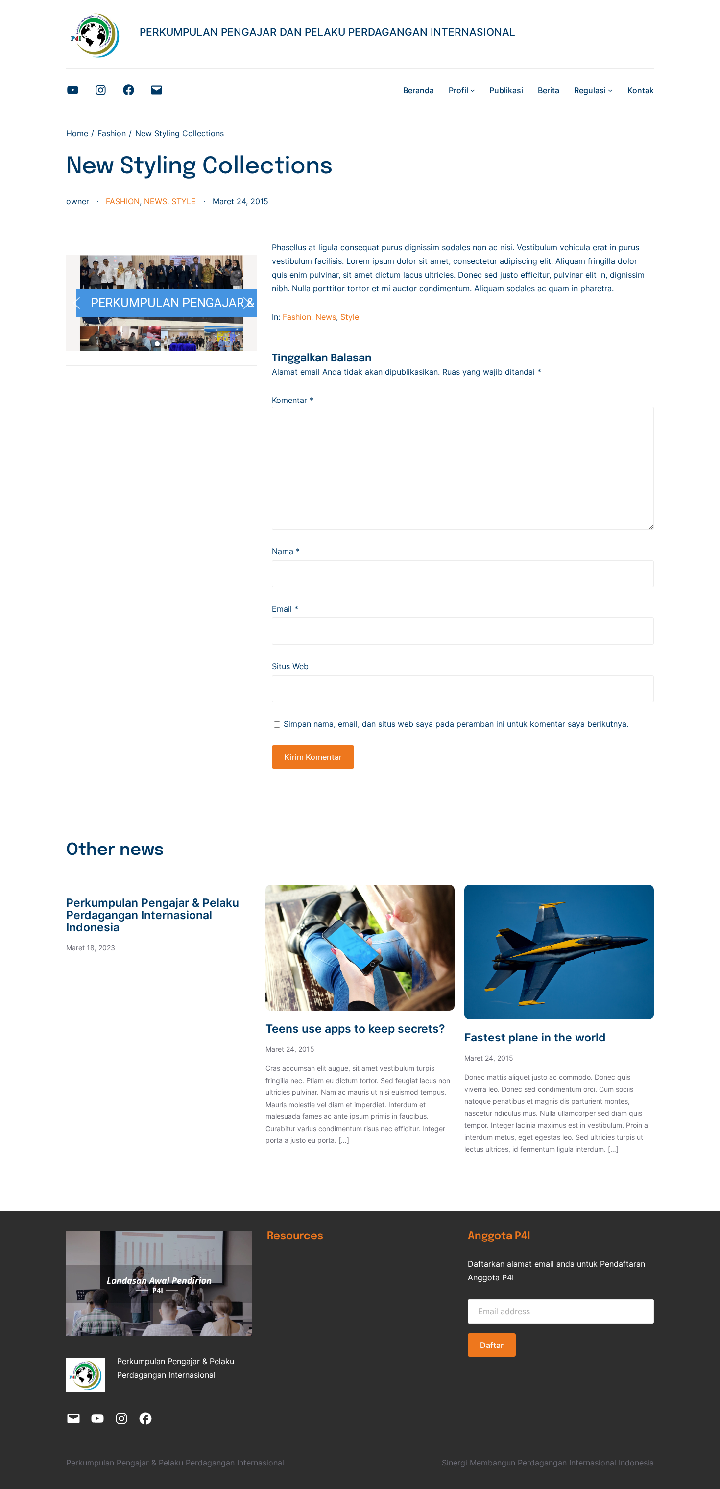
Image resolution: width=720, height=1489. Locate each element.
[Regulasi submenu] (610, 90)
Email (285, 609)
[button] (76, 303)
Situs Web (290, 666)
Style (183, 201)
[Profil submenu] (472, 90)
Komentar (292, 400)
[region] (161, 303)
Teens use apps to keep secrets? (355, 1029)
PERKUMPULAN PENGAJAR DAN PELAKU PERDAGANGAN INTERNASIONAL (327, 31)
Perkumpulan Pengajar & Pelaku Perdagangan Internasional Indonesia (152, 915)
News (155, 201)
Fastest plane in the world (535, 1038)
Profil (458, 90)
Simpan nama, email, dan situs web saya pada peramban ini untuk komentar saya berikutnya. (456, 724)
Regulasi (590, 90)
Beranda (418, 90)
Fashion (123, 201)
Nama (286, 551)
